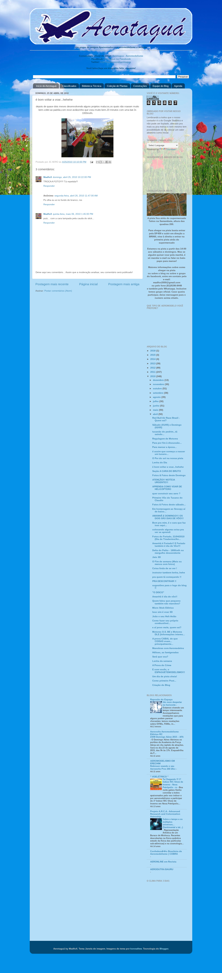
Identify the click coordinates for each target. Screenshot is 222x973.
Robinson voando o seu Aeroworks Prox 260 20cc (163, 767)
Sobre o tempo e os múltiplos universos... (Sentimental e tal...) (173, 823)
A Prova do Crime (161, 665)
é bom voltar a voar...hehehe (168, 467)
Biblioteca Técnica (91, 86)
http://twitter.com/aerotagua (115, 62)
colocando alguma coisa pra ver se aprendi (168, 530)
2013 (153, 363)
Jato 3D (156, 557)
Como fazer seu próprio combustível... (165, 621)
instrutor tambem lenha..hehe (168, 572)
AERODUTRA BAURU (161, 869)
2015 (153, 355)
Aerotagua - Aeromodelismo (127, 56)
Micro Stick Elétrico (163, 608)
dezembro (158, 380)
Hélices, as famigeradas (165, 652)
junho (156, 406)
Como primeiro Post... (164, 681)
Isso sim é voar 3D (162, 612)
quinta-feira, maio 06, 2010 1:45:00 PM (73, 214)
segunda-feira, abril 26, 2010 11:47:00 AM (76, 195)
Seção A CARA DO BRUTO (166, 471)
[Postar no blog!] (100, 162)
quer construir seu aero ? (166, 493)
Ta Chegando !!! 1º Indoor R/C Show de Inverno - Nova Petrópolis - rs (173, 783)
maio (156, 410)
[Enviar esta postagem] (91, 162)
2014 (153, 359)
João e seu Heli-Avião (164, 616)
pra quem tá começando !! (166, 577)
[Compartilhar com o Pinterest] (109, 162)
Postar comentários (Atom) (58, 291)
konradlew (136, 949)
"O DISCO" (158, 592)
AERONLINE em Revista (163, 862)
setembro (158, 393)
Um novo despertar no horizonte (172, 703)
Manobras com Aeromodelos (168, 648)
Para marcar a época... (164, 447)
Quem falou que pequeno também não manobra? (166, 602)
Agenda (178, 86)
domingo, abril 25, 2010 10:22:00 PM (72, 177)
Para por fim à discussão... (167, 443)
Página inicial (88, 284)
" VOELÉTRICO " (159, 776)
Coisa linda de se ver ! (164, 568)
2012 (153, 368)
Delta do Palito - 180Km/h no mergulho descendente (168, 551)
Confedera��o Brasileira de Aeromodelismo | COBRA (166, 852)
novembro (159, 384)
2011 (153, 372)
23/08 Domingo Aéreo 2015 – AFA (166, 737)
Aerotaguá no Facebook (117, 59)
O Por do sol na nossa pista (167, 458)
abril (155, 414)
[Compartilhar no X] (103, 162)
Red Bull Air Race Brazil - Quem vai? (166, 419)
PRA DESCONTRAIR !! (164, 581)
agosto (157, 397)
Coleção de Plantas (117, 86)
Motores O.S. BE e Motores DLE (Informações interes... (168, 633)
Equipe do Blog (161, 86)
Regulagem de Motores (165, 438)
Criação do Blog (161, 685)
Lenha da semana (162, 661)
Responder (49, 186)
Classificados (69, 86)
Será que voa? (160, 656)
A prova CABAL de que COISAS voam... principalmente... (165, 641)
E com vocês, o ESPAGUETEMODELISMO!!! (168, 670)
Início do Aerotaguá (46, 86)
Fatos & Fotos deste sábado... (169, 504)
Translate (171, 149)
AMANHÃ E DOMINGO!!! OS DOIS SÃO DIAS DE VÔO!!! (168, 517)
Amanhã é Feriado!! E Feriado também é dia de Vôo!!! (168, 544)
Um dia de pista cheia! (164, 676)
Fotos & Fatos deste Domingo (169, 475)
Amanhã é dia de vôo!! (164, 596)
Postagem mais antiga (123, 284)
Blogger (164, 949)
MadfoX (47, 177)
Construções (140, 86)
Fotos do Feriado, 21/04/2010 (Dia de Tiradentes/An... (168, 537)
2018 (153, 350)
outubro (158, 388)
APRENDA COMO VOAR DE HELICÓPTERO (167, 487)
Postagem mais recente (52, 284)
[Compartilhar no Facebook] (106, 162)
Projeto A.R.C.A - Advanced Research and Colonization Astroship (165, 814)
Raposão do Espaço (161, 699)
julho (156, 401)
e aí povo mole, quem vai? (166, 627)
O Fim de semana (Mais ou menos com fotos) (167, 562)
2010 (153, 376)
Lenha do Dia (159, 462)
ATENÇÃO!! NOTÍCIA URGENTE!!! (163, 481)
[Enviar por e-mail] (97, 162)
